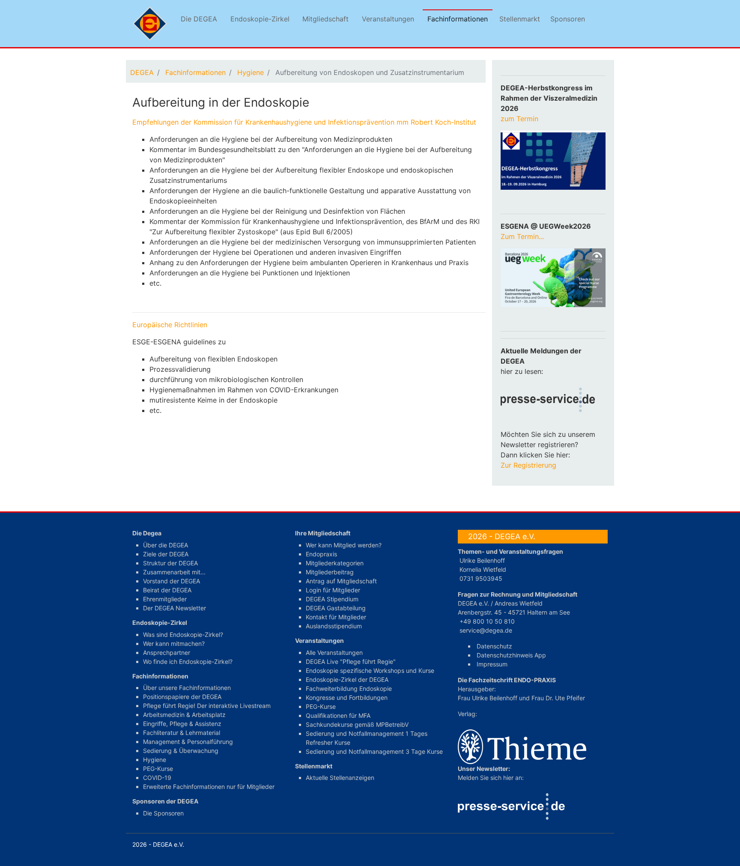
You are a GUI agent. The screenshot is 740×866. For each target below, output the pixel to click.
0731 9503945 (481, 578)
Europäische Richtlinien (170, 324)
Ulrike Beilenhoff (482, 560)
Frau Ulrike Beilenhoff (487, 698)
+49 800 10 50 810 (487, 621)
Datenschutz (494, 646)
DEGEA (142, 72)
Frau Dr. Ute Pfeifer (558, 698)
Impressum (492, 664)
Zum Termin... (522, 236)
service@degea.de (486, 630)
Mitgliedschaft (325, 19)
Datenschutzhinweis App (511, 655)
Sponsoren (567, 19)
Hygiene (250, 72)
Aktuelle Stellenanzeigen (340, 777)
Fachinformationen (457, 19)
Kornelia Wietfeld (483, 569)
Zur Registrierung (528, 465)
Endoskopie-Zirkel (259, 19)
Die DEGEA (199, 19)
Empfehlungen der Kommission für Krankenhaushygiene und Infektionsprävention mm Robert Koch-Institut (305, 122)
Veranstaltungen (388, 19)
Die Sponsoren (163, 813)
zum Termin (520, 118)
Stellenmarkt (519, 19)
